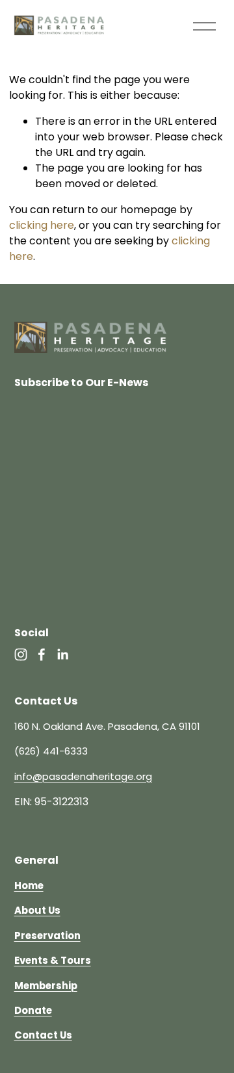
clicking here (41, 225)
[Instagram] (20, 654)
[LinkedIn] (62, 654)
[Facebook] (41, 654)
